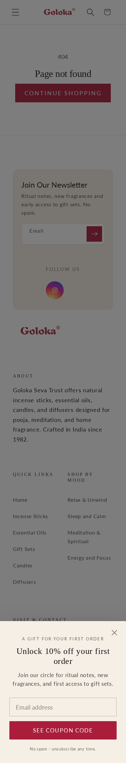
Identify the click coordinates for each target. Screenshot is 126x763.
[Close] (114, 632)
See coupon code (63, 730)
